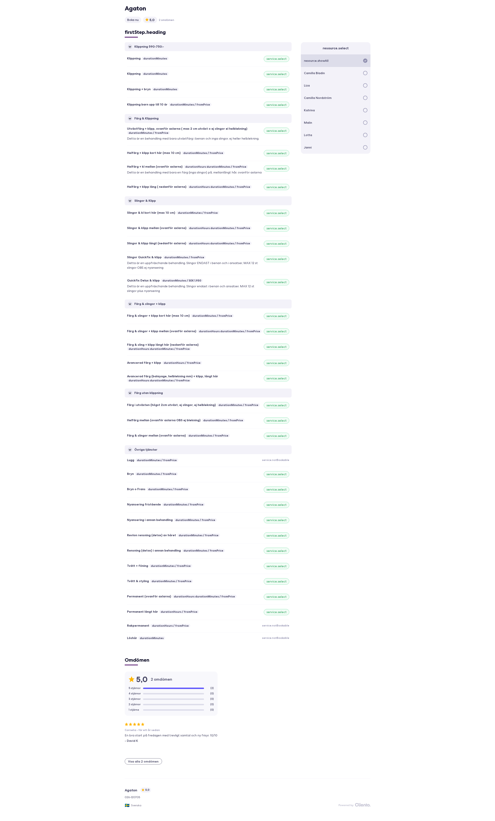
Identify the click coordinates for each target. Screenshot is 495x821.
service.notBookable (275, 460)
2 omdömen (166, 20)
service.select (276, 59)
